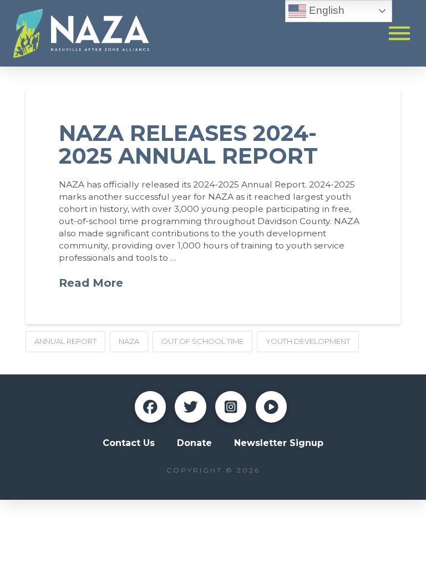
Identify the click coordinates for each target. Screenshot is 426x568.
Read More (91, 283)
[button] (400, 33)
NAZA (129, 341)
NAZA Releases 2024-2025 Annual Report (188, 144)
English (325, 10)
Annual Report (65, 341)
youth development (308, 341)
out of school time (202, 341)
